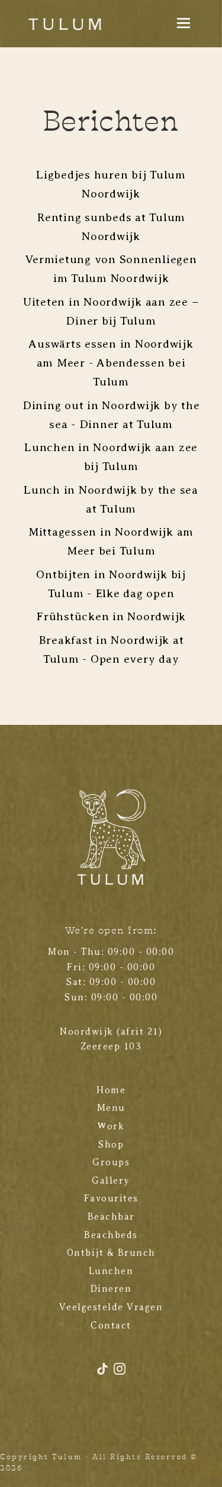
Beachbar (111, 1216)
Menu (111, 1108)
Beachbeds (111, 1235)
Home (111, 1090)
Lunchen (111, 1271)
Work (111, 1126)
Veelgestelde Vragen (111, 1307)
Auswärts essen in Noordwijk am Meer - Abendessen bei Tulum (110, 362)
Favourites (111, 1198)
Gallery (111, 1180)
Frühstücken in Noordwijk (111, 616)
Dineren (111, 1289)
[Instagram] (119, 1373)
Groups (111, 1162)
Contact (111, 1325)
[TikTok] (104, 1373)
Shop (111, 1144)
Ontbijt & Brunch (111, 1253)
